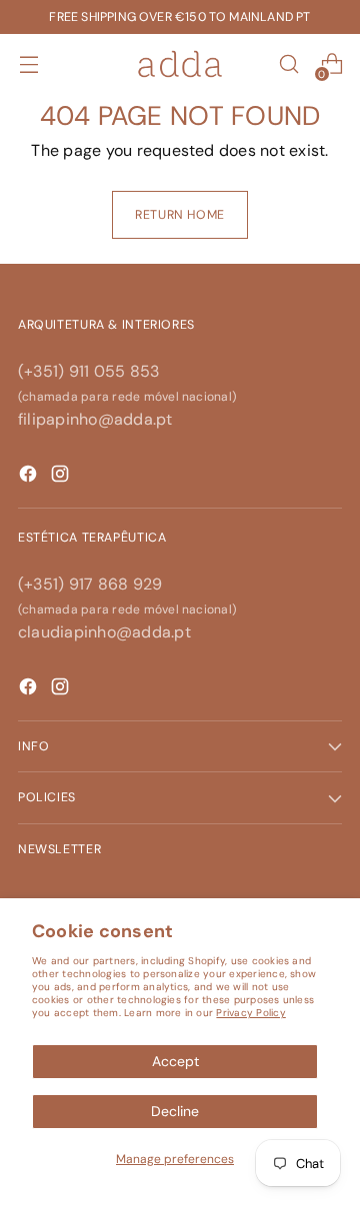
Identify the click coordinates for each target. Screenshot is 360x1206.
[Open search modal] (288, 64)
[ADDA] (180, 64)
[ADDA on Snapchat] (30, 477)
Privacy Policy (250, 1012)
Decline (175, 1111)
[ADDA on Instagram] (62, 689)
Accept (175, 1061)
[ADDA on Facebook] (30, 689)
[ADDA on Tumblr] (62, 477)
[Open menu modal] (28, 64)
